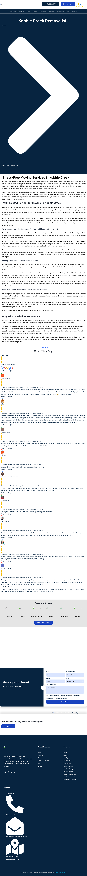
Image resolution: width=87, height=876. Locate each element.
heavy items (65, 695)
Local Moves (51, 11)
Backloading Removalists (70, 779)
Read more (49, 591)
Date (67, 678)
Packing (28, 11)
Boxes (65, 752)
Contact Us (74, 11)
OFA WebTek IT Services (59, 872)
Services (40, 758)
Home (39, 752)
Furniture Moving (68, 769)
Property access (53, 695)
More (68, 11)
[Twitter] (11, 772)
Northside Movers (68, 771)
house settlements (62, 698)
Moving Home (13, 11)
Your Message (51, 684)
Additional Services (60, 11)
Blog (39, 763)
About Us (40, 755)
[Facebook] (5, 772)
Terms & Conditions (43, 760)
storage (50, 698)
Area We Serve (43, 11)
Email (48, 678)
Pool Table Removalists (69, 777)
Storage (35, 11)
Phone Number (70, 672)
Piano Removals (68, 766)
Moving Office (21, 11)
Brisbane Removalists (69, 774)
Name (48, 672)
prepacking (76, 695)
